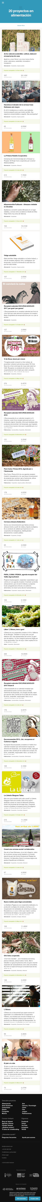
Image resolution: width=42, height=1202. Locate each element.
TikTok (23, 1129)
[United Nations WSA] (34, 1175)
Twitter (23, 1123)
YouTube (24, 1125)
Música (4, 1113)
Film (23, 1109)
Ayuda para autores (28, 1137)
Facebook (24, 1121)
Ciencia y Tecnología (29, 1105)
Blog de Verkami (7, 1121)
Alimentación (6, 1104)
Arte (23, 1104)
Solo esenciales (21, 1198)
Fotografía (5, 1111)
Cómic (24, 1107)
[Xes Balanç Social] (21, 1175)
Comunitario (6, 1107)
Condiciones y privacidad (9, 1152)
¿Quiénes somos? (8, 1127)
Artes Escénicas (7, 1105)
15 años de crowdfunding (10, 1129)
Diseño (4, 1109)
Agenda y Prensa (7, 1123)
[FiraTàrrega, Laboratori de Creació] (21, 1189)
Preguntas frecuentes (9, 1137)
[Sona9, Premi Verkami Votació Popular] (34, 1189)
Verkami (21, 3)
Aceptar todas (34, 1198)
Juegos (24, 1111)
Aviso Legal (5, 1155)
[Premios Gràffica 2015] (8, 1175)
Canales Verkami (7, 1125)
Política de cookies (30, 1195)
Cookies (4, 1158)
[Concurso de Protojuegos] (8, 1189)
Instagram (24, 1127)
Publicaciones (27, 1113)
